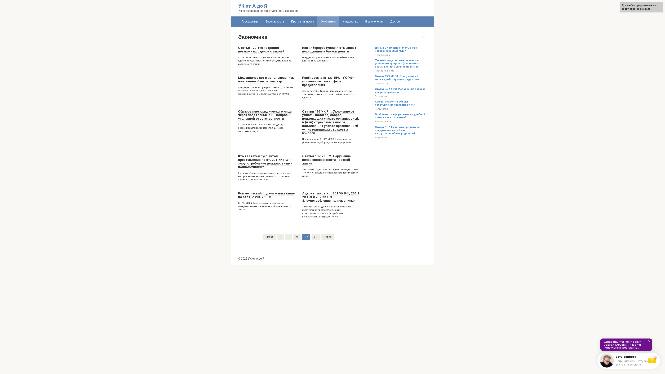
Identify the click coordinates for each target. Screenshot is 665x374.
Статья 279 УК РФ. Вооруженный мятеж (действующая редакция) (397, 78)
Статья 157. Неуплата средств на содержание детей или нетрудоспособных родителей (397, 130)
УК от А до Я (252, 6)
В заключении (374, 21)
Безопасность (274, 21)
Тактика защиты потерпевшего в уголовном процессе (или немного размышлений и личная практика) (397, 63)
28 (315, 237)
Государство (250, 21)
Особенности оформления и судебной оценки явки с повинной (400, 116)
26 (297, 237)
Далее (327, 237)
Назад (270, 237)
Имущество (350, 21)
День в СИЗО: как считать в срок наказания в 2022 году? (396, 49)
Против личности (302, 21)
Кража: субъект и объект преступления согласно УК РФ (395, 103)
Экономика (328, 21)
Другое (395, 21)
